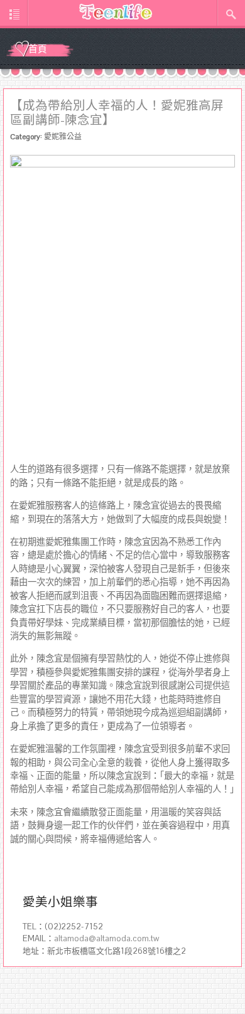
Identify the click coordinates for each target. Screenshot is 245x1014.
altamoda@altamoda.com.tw (106, 938)
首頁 (37, 49)
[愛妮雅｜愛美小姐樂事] (116, 12)
